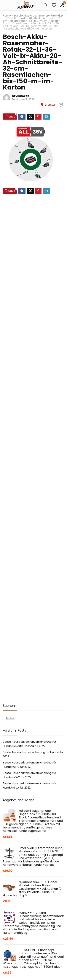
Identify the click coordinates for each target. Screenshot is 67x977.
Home (7, 15)
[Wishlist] (54, 5)
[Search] (45, 5)
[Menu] (4, 5)
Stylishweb (20, 96)
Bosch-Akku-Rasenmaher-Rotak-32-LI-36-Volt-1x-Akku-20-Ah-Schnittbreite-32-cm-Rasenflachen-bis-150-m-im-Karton (33, 18)
